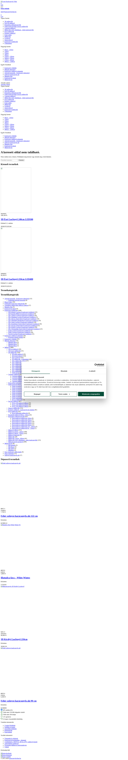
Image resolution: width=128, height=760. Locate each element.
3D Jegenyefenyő (17, 356)
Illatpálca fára (8, 76)
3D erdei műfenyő (17, 354)
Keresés (21, 160)
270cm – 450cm (9, 60)
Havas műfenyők (17, 399)
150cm (6, 53)
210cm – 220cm (9, 56)
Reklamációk (8, 730)
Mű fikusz (11, 447)
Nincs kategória (9, 453)
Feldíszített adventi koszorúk (16, 300)
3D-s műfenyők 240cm (19, 367)
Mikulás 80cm (12, 346)
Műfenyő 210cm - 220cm (15, 432)
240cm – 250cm (9, 58)
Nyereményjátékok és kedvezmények (15, 745)
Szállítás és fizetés (9, 727)
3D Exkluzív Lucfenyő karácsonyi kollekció (21, 312)
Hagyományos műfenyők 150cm (21, 420)
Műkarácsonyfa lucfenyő (15, 442)
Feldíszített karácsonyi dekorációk (14, 303)
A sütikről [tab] (92, 371)
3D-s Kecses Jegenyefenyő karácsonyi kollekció (22, 325)
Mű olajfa (11, 448)
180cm (6, 55)
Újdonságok (8, 43)
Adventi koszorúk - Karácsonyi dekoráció (16, 298)
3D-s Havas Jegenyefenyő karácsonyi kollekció (22, 319)
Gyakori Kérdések (9, 725)
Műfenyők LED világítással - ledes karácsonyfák (22, 440)
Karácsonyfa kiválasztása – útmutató (15, 740)
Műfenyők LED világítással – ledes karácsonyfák (19, 30)
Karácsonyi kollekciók (11, 41)
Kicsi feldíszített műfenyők (20, 413)
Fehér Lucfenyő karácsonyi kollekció (19, 332)
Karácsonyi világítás (10, 68)
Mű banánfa (11, 445)
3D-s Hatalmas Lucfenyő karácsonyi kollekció (22, 317)
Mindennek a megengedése (91, 394)
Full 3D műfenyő (9, 23)
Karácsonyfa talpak (10, 78)
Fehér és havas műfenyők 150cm (21, 388)
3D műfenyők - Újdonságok (20, 359)
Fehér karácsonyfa (17, 398)
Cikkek (6, 747)
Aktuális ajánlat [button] (5, 84)
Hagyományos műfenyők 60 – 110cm (23, 428)
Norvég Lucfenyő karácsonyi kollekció (19, 334)
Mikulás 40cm (12, 342)
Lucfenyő (7, 38)
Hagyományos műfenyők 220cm (21, 423)
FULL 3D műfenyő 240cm (20, 406)
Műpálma (11, 450)
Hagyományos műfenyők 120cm (21, 418)
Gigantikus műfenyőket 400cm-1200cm (16, 305)
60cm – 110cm (8, 50)
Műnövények (8, 79)
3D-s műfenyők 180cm (19, 364)
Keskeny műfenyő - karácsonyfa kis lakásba (21, 410)
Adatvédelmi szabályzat (11, 743)
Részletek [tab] (64, 371)
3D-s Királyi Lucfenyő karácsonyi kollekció (21, 327)
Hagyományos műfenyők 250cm (21, 425)
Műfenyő (7, 347)
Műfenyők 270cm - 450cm (16, 438)
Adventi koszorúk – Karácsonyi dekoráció (17, 73)
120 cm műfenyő (13, 349)
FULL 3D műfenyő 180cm (20, 403)
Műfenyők (7, 36)
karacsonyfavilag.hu (15, 758)
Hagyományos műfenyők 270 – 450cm (23, 426)
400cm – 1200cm (9, 61)
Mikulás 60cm (12, 344)
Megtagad (37, 394)
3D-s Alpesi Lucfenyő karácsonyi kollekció (21, 315)
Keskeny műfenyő (9, 33)
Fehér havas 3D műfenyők (20, 373)
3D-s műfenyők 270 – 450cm (20, 369)
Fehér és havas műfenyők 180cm (21, 389)
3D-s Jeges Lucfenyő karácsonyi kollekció (20, 322)
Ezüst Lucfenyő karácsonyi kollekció (19, 330)
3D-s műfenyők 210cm (19, 366)
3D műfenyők (8, 21)
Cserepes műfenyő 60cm (19, 379)
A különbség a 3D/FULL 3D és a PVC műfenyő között (20, 742)
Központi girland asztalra (15, 337)
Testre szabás (62, 394)
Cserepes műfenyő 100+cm (20, 376)
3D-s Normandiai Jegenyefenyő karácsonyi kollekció (24, 329)
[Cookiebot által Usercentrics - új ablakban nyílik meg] (96, 365)
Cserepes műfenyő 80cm (19, 381)
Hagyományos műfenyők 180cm (21, 421)
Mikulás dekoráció (9, 69)
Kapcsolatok (8, 732)
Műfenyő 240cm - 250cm (15, 433)
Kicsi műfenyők (9, 31)
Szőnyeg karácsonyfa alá (11, 74)
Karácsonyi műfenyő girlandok (13, 71)
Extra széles (8, 35)
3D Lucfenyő (16, 357)
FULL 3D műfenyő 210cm (20, 405)
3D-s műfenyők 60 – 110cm (20, 371)
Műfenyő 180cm (13, 430)
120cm (6, 51)
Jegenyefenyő (8, 40)
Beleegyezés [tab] (36, 371)
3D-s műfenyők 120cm (19, 361)
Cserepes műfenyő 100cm (19, 378)
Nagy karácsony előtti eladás (12, 452)
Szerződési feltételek (10, 729)
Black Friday (8, 302)
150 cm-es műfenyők (14, 351)
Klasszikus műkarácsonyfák (12, 25)
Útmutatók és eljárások (11, 738)
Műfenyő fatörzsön (13, 435)
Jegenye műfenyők (13, 408)
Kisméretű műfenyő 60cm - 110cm (18, 415)
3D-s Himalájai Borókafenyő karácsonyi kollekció (23, 320)
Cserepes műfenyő (9, 28)
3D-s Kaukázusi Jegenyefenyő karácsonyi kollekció (23, 324)
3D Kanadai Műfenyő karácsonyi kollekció (21, 314)
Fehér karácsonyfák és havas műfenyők (16, 26)
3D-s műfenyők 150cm (19, 362)
